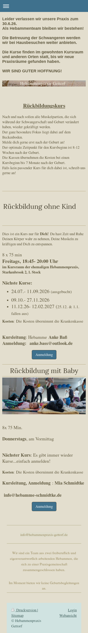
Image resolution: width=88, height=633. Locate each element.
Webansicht (68, 615)
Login (72, 610)
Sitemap (17, 615)
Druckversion (26, 610)
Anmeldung (44, 354)
